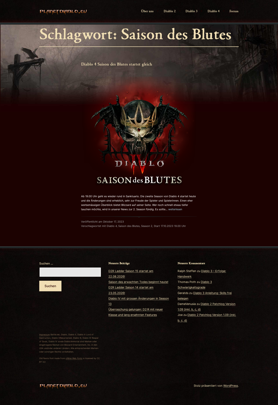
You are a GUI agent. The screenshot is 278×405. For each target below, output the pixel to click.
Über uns (147, 11)
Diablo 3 (191, 11)
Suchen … (46, 263)
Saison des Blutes (129, 226)
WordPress (230, 385)
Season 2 (146, 226)
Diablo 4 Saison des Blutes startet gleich (116, 64)
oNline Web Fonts (74, 358)
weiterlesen (175, 209)
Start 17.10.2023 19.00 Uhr (170, 226)
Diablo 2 (170, 11)
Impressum (44, 334)
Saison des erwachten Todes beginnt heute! (138, 282)
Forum (233, 11)
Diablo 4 (214, 11)
